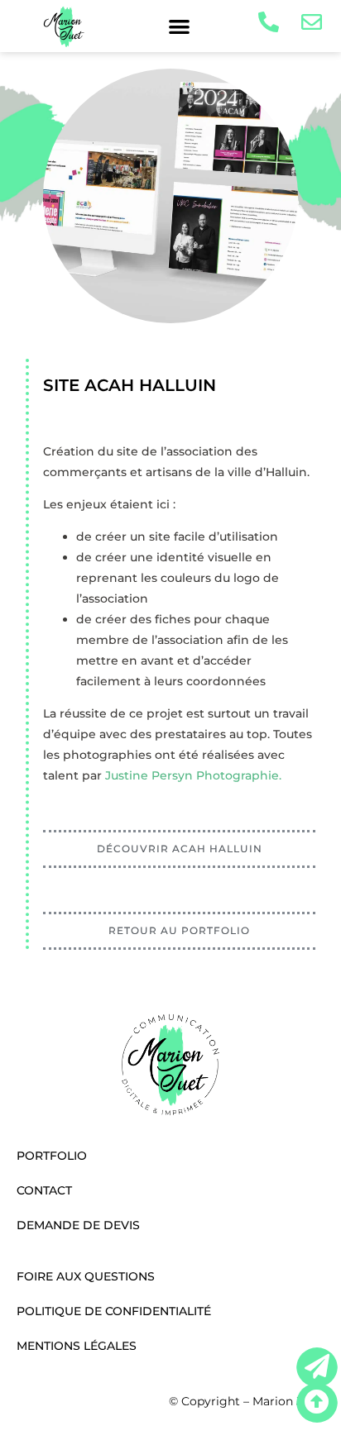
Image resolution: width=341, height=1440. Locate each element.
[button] (179, 26)
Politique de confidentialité (114, 1311)
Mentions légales (77, 1345)
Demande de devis (78, 1225)
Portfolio (52, 1155)
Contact (44, 1190)
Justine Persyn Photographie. (193, 775)
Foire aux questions (86, 1276)
